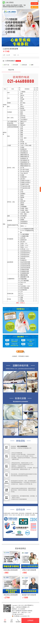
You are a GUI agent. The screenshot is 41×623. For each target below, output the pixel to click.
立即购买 (30, 620)
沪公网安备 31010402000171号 (21, 616)
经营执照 (29, 610)
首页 (11, 621)
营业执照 (24, 610)
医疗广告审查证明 (17, 610)
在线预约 (35, 3)
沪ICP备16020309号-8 (17, 614)
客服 (5, 621)
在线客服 (35, 7)
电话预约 (18, 621)
